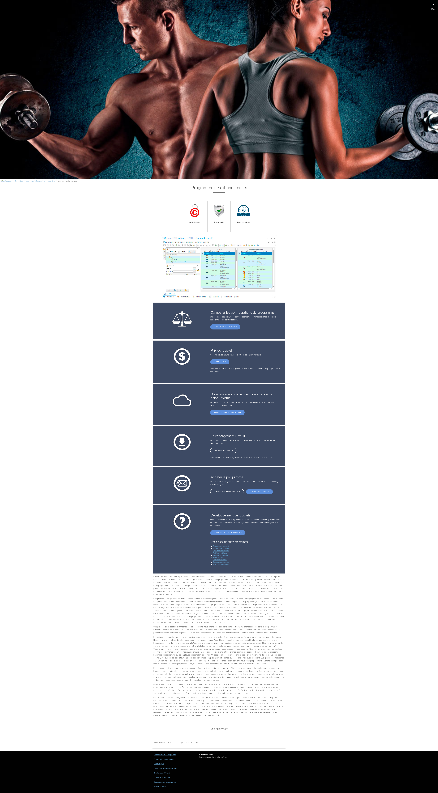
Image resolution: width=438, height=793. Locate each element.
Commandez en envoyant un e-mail (227, 492)
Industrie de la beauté (220, 555)
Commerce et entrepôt (221, 546)
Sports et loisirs (218, 557)
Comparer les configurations (225, 327)
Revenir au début (160, 787)
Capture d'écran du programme (165, 755)
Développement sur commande (165, 782)
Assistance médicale (220, 553)
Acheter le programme (162, 777)
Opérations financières (221, 551)
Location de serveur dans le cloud (227, 412)
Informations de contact (259, 492)
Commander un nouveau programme (228, 532)
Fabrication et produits (221, 548)
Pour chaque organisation (222, 564)
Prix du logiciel (220, 362)
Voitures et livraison (220, 560)
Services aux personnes (221, 562)
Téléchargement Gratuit (223, 450)
